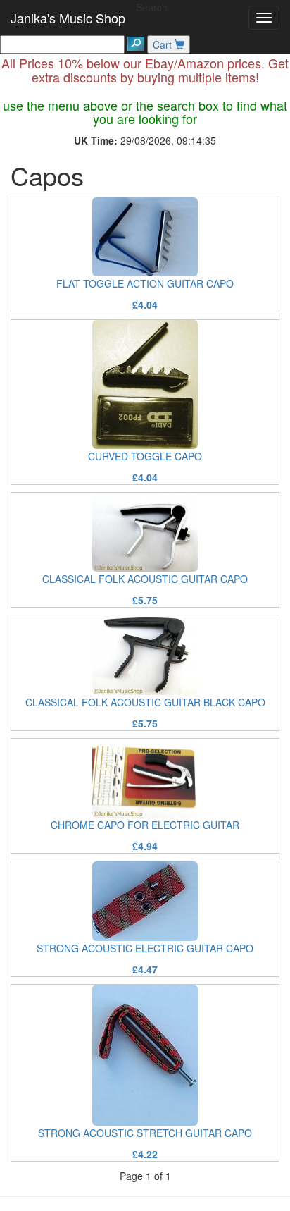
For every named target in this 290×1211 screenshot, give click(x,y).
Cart (164, 44)
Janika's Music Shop (68, 17)
